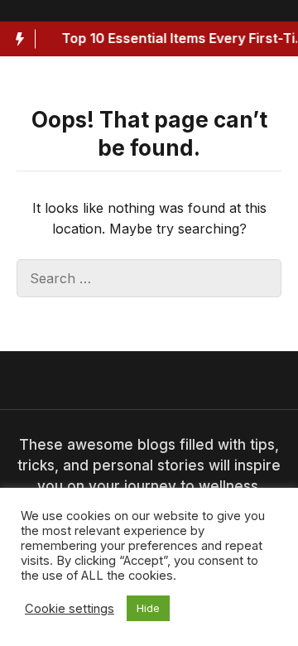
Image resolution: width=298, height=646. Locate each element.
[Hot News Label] (18, 39)
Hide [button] (148, 608)
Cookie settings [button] (69, 608)
